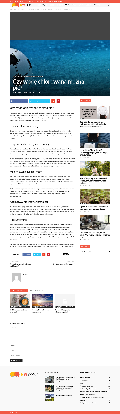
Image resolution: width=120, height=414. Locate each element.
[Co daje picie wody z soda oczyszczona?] (42, 301)
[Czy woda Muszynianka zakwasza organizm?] (65, 301)
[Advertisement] (60, 26)
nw (80, 129)
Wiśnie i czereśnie (85, 377)
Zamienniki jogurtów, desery (88, 389)
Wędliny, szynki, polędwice (87, 394)
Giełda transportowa (41, 1)
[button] (108, 5)
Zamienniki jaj (83, 380)
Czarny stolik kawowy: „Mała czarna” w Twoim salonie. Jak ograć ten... (95, 234)
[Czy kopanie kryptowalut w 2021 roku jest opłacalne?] (49, 388)
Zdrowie (97, 5)
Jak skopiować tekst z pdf (64, 395)
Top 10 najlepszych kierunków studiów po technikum (65, 378)
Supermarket (16, 76)
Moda (67, 5)
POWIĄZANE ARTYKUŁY (19, 290)
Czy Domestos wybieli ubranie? (63, 264)
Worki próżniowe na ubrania (88, 403)
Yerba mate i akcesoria (86, 386)
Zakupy (88, 5)
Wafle (81, 383)
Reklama (54, 1)
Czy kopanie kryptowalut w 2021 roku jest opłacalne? (64, 387)
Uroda (81, 5)
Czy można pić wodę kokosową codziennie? (21, 265)
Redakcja (18, 92)
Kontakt (60, 1)
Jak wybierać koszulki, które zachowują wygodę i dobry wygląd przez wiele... (94, 152)
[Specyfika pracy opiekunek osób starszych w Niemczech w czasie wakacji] (95, 168)
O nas (49, 1)
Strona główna (30, 1)
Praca (74, 5)
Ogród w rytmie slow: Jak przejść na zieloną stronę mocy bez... (94, 207)
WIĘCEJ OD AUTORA (36, 290)
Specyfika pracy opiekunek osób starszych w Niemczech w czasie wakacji (94, 180)
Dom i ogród (42, 5)
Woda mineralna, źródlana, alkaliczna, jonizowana (32, 76)
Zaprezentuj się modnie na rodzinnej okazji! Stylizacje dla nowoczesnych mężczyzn (93, 124)
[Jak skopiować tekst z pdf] (49, 397)
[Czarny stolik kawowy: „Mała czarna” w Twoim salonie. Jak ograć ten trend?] (95, 222)
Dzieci (52, 5)
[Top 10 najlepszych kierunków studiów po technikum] (49, 379)
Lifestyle (60, 5)
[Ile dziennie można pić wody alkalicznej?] (20, 301)
